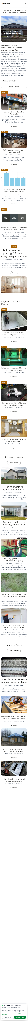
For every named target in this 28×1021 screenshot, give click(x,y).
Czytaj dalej (14, 272)
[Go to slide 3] (24, 39)
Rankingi (6, 29)
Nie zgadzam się (8, 1017)
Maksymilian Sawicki (9, 154)
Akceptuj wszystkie (20, 1017)
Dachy (4, 209)
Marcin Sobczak (9, 194)
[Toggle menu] (25, 3)
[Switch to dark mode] (22, 3)
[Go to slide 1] (22, 39)
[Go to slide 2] (23, 39)
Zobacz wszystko (14, 86)
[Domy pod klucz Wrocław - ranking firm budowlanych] (14, 29)
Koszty (14, 246)
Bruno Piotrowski (7, 36)
